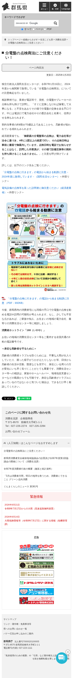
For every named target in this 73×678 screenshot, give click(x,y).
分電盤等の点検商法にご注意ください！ (24, 451)
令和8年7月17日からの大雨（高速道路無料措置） (30, 508)
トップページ (14, 39)
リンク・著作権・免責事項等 (17, 624)
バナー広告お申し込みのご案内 (18, 633)
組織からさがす (30, 39)
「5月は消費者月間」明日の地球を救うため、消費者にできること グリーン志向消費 (35, 478)
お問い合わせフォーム (17, 431)
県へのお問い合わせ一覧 (15, 629)
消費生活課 (60, 39)
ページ (39, 29)
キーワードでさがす (14, 17)
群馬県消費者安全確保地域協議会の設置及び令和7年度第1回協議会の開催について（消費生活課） (36, 460)
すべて (28, 29)
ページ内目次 (36, 67)
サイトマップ (10, 619)
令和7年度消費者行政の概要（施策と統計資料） (28, 468)
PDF (49, 29)
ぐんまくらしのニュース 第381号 (21, 486)
